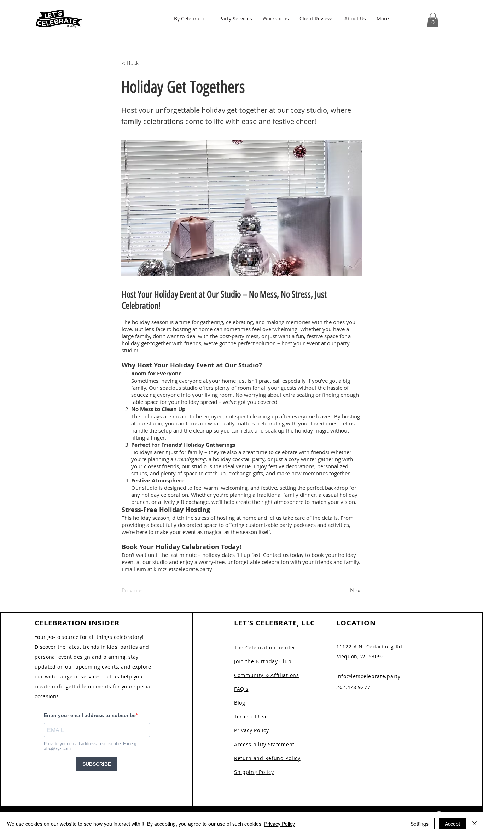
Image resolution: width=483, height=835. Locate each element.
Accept (452, 823)
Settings (420, 823)
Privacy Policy (279, 823)
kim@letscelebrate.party (182, 568)
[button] (191, 18)
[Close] (474, 823)
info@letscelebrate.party (368, 676)
